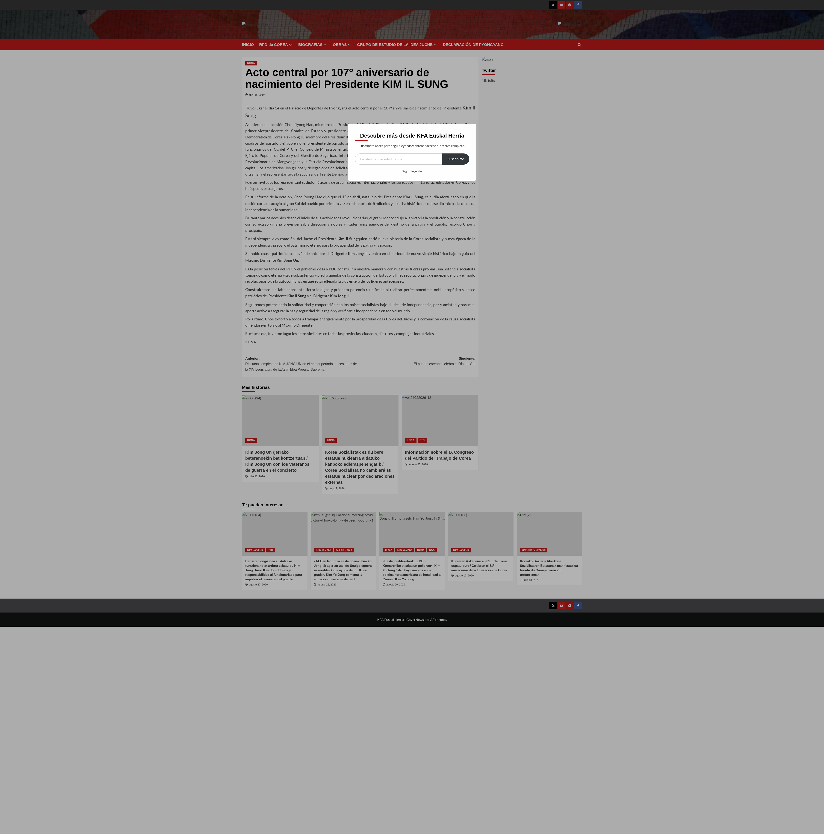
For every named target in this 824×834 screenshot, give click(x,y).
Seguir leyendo (412, 171)
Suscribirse (455, 159)
